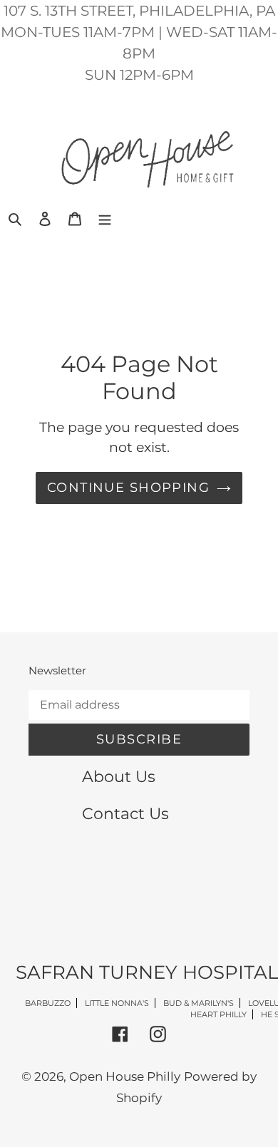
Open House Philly (124, 1076)
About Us (118, 776)
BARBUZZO (48, 1003)
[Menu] (105, 218)
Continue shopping (128, 487)
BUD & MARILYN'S (198, 1003)
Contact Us (125, 813)
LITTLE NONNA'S (117, 1003)
